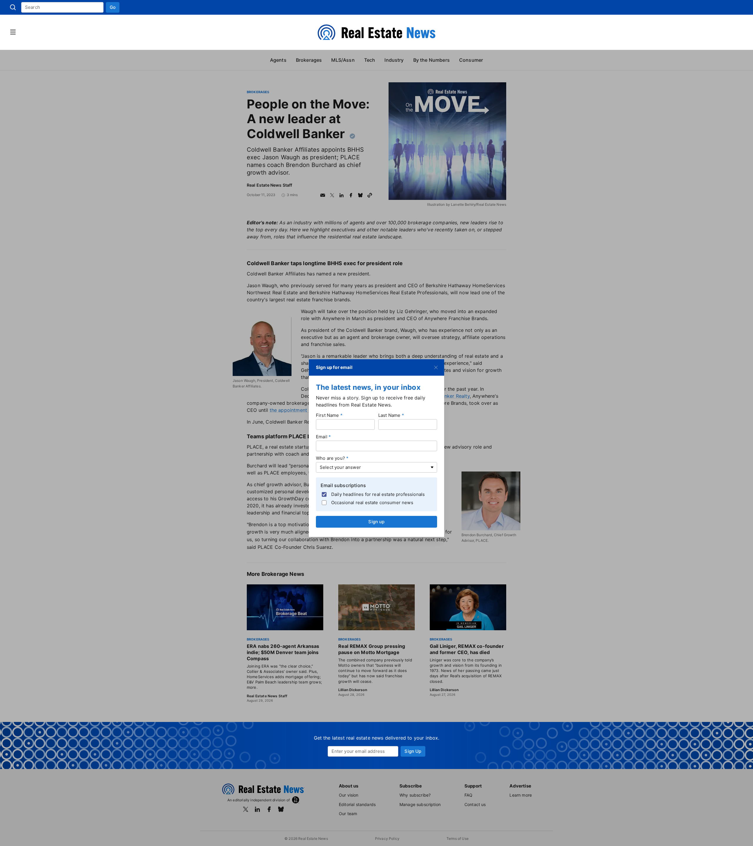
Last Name (389, 415)
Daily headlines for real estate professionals (378, 494)
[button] (112, 7)
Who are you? (330, 458)
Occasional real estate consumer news (372, 502)
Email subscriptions (343, 485)
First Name (327, 415)
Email (321, 436)
